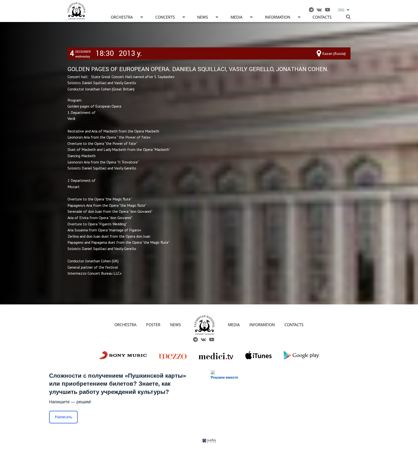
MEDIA (234, 324)
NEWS (175, 324)
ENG (341, 9)
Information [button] (277, 17)
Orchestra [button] (122, 17)
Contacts (322, 17)
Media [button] (236, 17)
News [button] (202, 17)
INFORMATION (262, 324)
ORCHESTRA (125, 324)
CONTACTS (294, 324)
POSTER (153, 324)
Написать (63, 417)
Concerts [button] (165, 17)
